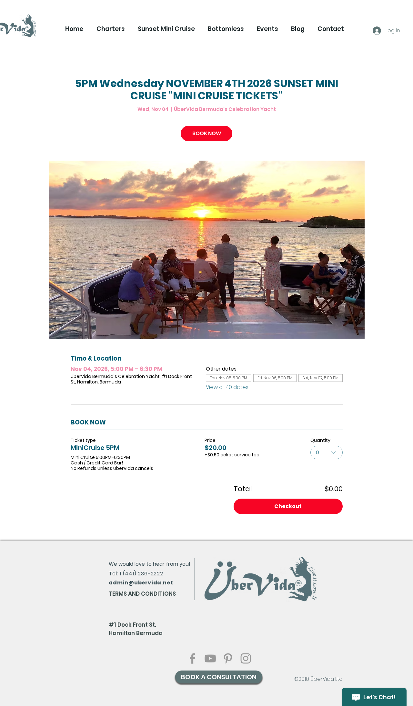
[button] (110, 29)
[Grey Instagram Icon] (246, 658)
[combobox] (326, 452)
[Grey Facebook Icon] (192, 658)
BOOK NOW (206, 133)
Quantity (320, 440)
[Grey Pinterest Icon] (228, 658)
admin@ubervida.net (141, 582)
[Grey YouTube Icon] (210, 658)
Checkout (288, 506)
